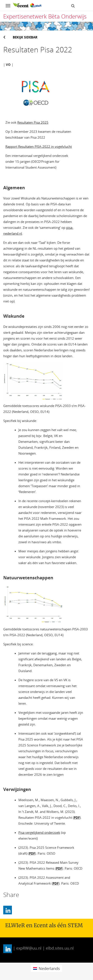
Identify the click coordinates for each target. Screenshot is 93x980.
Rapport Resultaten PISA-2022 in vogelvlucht (38, 146)
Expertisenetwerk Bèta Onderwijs (45, 16)
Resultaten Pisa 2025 (32, 122)
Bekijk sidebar (25, 37)
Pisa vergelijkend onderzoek (39, 832)
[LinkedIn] (7, 910)
